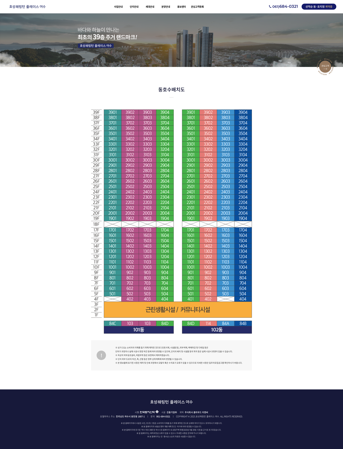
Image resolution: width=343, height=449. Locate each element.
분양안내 (165, 6)
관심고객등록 (197, 6)
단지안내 (134, 6)
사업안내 (118, 6)
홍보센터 (181, 6)
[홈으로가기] (27, 6)
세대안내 (150, 6)
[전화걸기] (283, 6)
